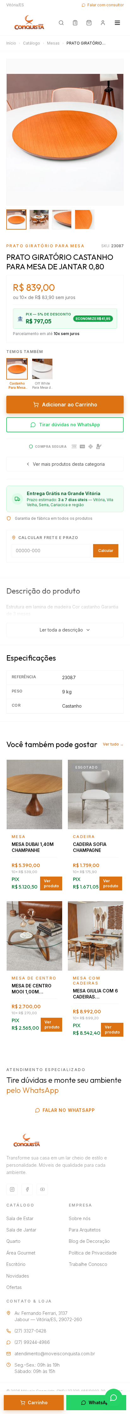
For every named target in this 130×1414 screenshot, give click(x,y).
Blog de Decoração (89, 1241)
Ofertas (14, 1287)
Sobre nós (80, 1218)
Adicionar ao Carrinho (69, 404)
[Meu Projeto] (75, 22)
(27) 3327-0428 (30, 1330)
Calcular (105, 550)
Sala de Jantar (21, 1229)
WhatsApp (100, 1402)
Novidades (17, 1276)
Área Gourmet (20, 1252)
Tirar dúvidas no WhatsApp (69, 424)
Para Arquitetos (85, 1229)
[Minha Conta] (103, 22)
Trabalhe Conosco (88, 1264)
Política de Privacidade (93, 1252)
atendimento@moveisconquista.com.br (55, 1353)
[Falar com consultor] (113, 1397)
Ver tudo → (113, 744)
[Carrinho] (89, 22)
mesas (53, 43)
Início (11, 43)
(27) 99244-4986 (32, 1342)
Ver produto (51, 883)
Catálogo (31, 43)
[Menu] (117, 22)
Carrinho (38, 1402)
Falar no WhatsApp (69, 1110)
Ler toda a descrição (61, 629)
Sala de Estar (19, 1218)
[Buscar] (61, 22)
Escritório (16, 1264)
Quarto (13, 1241)
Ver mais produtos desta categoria (69, 464)
